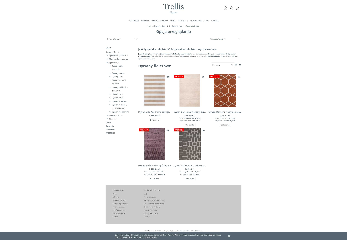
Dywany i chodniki (113, 52)
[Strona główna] (173, 8)
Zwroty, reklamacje (151, 213)
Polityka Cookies (119, 207)
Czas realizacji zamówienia (154, 203)
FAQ (145, 194)
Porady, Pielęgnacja (151, 210)
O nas (115, 194)
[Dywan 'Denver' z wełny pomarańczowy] (225, 91)
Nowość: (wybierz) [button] (114, 39)
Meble (108, 122)
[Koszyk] (237, 10)
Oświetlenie (110, 129)
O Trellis (116, 197)
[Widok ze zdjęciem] (236, 64)
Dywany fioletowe (119, 101)
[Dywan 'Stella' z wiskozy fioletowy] (154, 145)
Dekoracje (110, 126)
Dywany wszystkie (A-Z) (118, 55)
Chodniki (112, 119)
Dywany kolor (114, 62)
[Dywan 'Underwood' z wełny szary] (190, 145)
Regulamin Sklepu (119, 200)
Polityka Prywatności (120, 203)
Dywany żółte (117, 94)
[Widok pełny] (240, 64)
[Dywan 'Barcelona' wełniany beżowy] (190, 91)
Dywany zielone (118, 97)
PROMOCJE (110, 133)
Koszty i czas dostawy (152, 207)
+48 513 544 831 (182, 231)
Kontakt (115, 216)
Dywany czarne (118, 73)
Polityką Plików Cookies (177, 235)
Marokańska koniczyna (118, 59)
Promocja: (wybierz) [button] (217, 39)
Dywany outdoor (116, 115)
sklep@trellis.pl (196, 231)
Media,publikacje (119, 213)
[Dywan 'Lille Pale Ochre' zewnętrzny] (154, 91)
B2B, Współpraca (119, 210)
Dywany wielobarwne (120, 112)
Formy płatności (150, 197)
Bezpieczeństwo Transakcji (154, 200)
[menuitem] (134, 20)
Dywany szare (117, 76)
